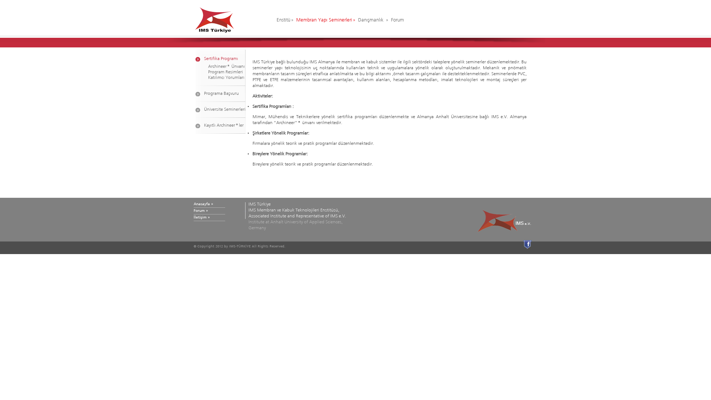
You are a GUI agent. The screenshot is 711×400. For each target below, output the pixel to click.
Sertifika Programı (221, 59)
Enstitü (283, 20)
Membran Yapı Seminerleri (324, 20)
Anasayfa (202, 204)
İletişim (200, 217)
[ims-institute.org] (229, 18)
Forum (397, 20)
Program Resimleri (225, 72)
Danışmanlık (371, 20)
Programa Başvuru (221, 93)
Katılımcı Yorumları (226, 78)
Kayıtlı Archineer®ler (224, 125)
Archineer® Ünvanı (226, 66)
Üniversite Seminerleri (225, 109)
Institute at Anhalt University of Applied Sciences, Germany (297, 216)
